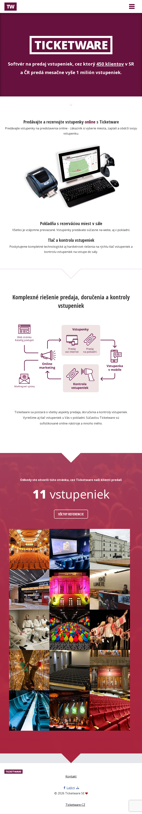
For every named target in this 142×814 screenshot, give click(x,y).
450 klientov (110, 64)
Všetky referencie (71, 514)
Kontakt (71, 776)
